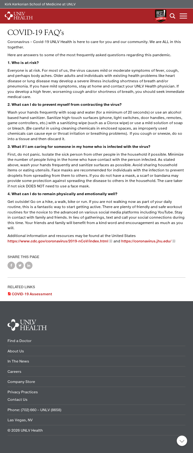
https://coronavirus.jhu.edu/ (146, 241)
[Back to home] (19, 16)
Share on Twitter (20, 265)
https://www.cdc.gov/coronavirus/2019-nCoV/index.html (58, 241)
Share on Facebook (11, 265)
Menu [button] (183, 16)
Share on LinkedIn (28, 265)
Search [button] (172, 16)
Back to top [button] (182, 441)
